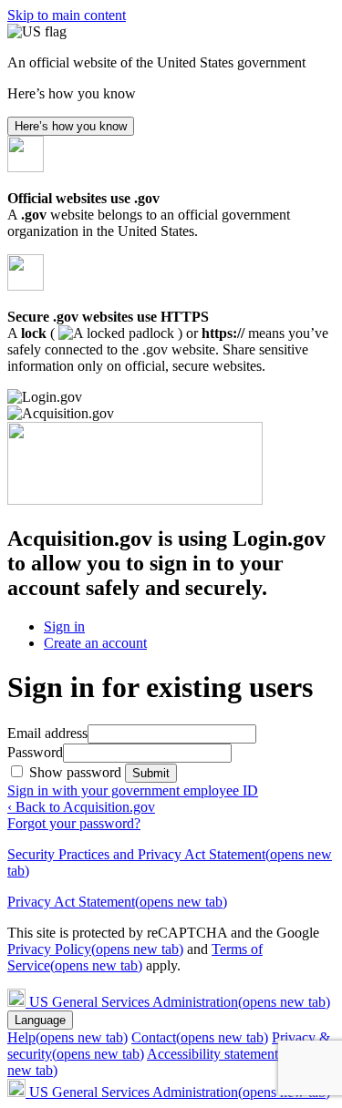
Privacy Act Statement (117, 901)
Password (35, 752)
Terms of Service (135, 957)
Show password (77, 772)
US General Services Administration (179, 1002)
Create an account (95, 643)
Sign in (64, 626)
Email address (47, 733)
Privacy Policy (95, 949)
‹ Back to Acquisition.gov (81, 807)
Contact (199, 1037)
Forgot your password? (73, 823)
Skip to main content (66, 15)
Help (67, 1037)
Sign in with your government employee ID (132, 790)
